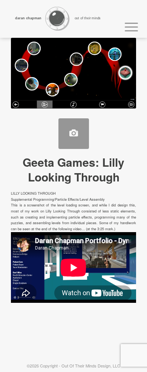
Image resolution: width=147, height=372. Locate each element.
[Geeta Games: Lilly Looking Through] (73, 133)
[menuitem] (127, 26)
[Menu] (127, 26)
